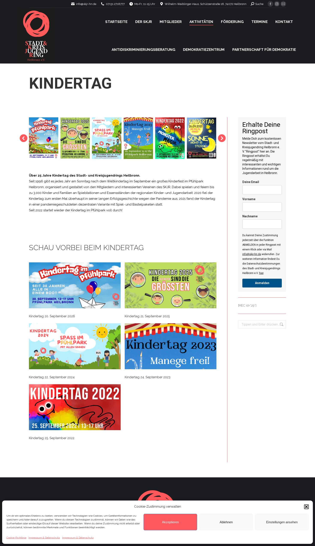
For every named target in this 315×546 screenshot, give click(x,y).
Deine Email (250, 182)
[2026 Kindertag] (43, 138)
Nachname (250, 216)
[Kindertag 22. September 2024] (75, 347)
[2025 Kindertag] (75, 138)
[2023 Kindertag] (138, 138)
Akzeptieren (170, 522)
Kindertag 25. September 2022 (51, 438)
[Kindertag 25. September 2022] (75, 408)
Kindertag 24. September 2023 (147, 377)
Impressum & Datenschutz (44, 537)
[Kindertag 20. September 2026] (75, 286)
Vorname (248, 199)
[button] (306, 507)
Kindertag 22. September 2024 (52, 377)
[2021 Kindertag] (201, 138)
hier (261, 273)
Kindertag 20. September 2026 (52, 316)
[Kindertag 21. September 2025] (170, 286)
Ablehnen (226, 522)
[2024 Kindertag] (106, 138)
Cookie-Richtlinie (16, 537)
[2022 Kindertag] (169, 138)
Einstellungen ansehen (282, 522)
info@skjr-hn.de (251, 254)
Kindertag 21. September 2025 (147, 316)
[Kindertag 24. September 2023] (170, 347)
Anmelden (262, 283)
